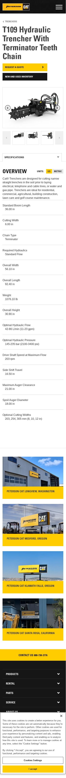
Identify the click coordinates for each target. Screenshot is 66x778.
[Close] (61, 716)
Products (12, 674)
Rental (10, 683)
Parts (9, 693)
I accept (33, 769)
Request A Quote (14, 67)
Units (40, 171)
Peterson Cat (16, 6)
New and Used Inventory (19, 77)
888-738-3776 (40, 655)
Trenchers (11, 22)
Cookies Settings (33, 760)
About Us (12, 712)
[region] (33, 743)
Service (10, 702)
